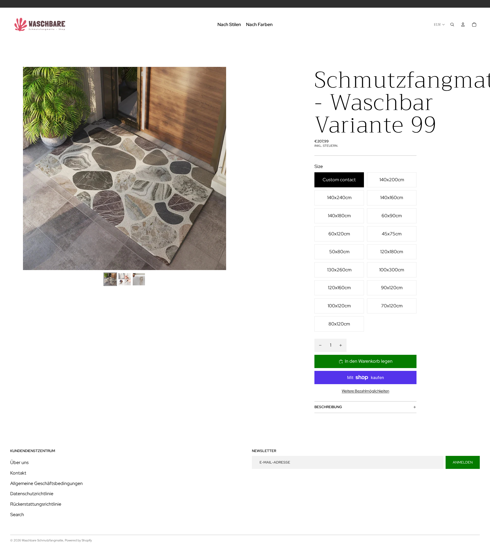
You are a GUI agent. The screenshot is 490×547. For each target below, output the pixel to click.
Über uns (19, 462)
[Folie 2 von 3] (124, 279)
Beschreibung (328, 407)
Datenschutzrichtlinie (31, 493)
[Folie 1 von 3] (110, 279)
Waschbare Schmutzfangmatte (42, 540)
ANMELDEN (463, 462)
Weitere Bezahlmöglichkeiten (365, 391)
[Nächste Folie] (222, 168)
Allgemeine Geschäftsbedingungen (46, 483)
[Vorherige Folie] (27, 168)
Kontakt (18, 473)
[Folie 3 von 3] (139, 279)
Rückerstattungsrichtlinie (35, 504)
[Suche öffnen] (452, 24)
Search (17, 514)
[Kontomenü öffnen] (463, 24)
